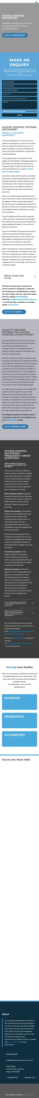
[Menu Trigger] (36, 2)
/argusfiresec (13, 1077)
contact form (13, 305)
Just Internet (28, 1095)
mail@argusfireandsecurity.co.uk (19, 1060)
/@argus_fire (30, 1077)
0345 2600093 (21, 297)
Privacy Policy (31, 111)
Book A (15, 427)
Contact (14, 35)
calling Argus (14, 172)
